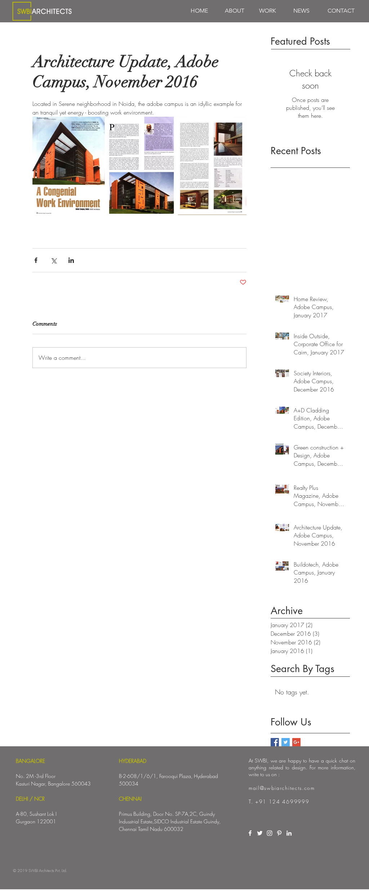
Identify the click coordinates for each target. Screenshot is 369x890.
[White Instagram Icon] (269, 833)
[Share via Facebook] (35, 260)
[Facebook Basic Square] (275, 742)
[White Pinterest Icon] (279, 833)
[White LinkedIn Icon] (289, 833)
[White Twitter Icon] (259, 833)
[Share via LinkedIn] (71, 260)
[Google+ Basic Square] (296, 742)
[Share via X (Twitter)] (53, 260)
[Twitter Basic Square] (285, 742)
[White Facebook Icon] (250, 833)
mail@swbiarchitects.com (282, 787)
